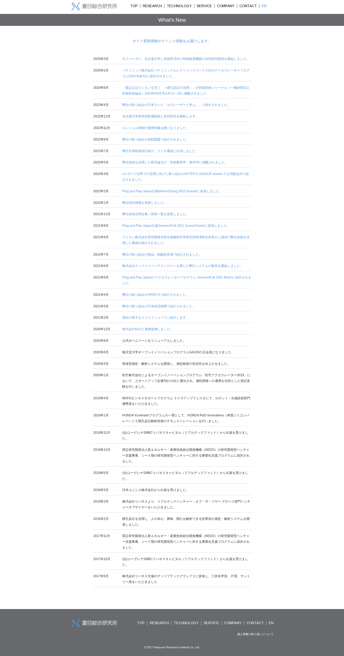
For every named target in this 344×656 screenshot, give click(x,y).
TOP (134, 6)
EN (264, 6)
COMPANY (226, 6)
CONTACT (248, 6)
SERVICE (204, 6)
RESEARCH (152, 6)
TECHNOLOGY (179, 6)
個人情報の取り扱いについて (255, 634)
